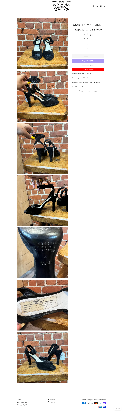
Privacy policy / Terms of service (26, 405)
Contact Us (20, 399)
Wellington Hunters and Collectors (96, 399)
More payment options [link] (88, 65)
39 (88, 48)
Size (88, 45)
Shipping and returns (23, 402)
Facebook (52, 399)
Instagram (52, 402)
